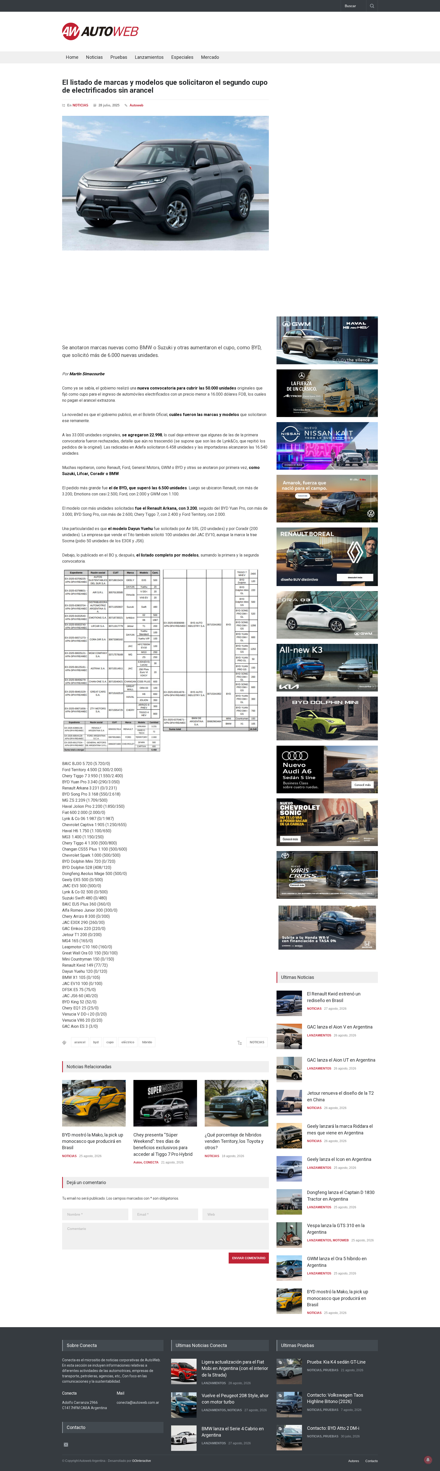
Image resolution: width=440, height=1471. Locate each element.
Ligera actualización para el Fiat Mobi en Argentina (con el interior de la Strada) (235, 1368)
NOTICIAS (80, 105)
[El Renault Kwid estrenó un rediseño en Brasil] (289, 1003)
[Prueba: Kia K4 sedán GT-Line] (289, 1371)
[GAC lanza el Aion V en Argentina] (289, 1036)
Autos (137, 1162)
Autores (353, 1461)
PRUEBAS (330, 1370)
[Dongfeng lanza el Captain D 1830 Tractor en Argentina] (289, 1202)
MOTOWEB (341, 1240)
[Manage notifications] (428, 1460)
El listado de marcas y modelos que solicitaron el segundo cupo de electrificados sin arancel (165, 86)
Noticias (94, 57)
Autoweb (136, 105)
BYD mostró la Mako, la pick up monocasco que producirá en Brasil (92, 1141)
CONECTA (151, 1162)
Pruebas (119, 57)
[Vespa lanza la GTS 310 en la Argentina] (289, 1235)
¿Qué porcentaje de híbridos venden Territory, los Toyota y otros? (234, 1141)
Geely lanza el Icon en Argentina (339, 1159)
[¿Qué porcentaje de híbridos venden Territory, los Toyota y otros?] (236, 1103)
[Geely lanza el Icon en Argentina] (289, 1169)
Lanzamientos (149, 57)
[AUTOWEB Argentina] (100, 39)
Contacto (371, 1461)
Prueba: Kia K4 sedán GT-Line (336, 1362)
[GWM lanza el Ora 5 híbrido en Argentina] (289, 1268)
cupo (110, 1042)
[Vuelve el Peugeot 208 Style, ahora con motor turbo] (184, 1405)
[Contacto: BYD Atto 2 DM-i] (289, 1437)
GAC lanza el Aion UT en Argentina (341, 1060)
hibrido (147, 1042)
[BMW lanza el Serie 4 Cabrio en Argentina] (184, 1438)
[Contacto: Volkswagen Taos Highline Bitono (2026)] (289, 1404)
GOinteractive (141, 1461)
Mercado (210, 57)
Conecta (240, 57)
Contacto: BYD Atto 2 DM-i (333, 1428)
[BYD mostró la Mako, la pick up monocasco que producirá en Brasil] (94, 1103)
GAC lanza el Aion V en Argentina (340, 1027)
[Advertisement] (285, 30)
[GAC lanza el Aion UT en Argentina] (289, 1069)
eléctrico (127, 1042)
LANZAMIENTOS (319, 1035)
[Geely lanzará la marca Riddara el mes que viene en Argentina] (289, 1135)
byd (96, 1042)
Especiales (182, 57)
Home (72, 57)
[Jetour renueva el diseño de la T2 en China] (289, 1102)
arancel (79, 1042)
